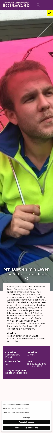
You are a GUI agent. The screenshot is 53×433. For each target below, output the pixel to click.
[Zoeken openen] (38, 5)
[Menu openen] (47, 5)
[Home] (16, 5)
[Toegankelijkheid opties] (50, 13)
